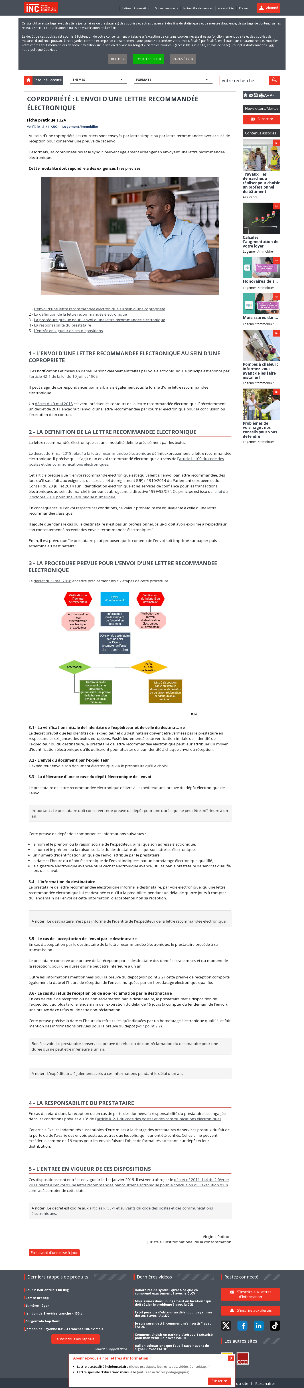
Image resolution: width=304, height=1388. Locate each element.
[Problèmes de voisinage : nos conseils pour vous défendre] (261, 404)
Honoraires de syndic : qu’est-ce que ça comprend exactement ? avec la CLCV (166, 1291)
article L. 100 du (193, 458)
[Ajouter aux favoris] (245, 95)
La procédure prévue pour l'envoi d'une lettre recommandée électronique (99, 319)
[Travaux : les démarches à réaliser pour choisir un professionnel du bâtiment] (261, 155)
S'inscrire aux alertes (254, 1310)
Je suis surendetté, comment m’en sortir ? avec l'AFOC (173, 1325)
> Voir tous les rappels (75, 1339)
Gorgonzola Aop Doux (42, 1321)
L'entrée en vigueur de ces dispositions (68, 330)
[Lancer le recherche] (274, 80)
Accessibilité (226, 8)
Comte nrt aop (37, 1298)
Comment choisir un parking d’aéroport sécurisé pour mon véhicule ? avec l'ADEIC (174, 1336)
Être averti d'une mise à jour (54, 1252)
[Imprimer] (261, 95)
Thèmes (78, 79)
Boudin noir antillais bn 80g (47, 1290)
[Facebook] (242, 1326)
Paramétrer (183, 59)
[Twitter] (226, 1326)
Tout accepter (148, 59)
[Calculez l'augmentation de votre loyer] (261, 218)
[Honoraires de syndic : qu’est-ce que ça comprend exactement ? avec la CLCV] (261, 267)
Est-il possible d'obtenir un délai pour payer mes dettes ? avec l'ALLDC (174, 1314)
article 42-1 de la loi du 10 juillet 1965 (64, 376)
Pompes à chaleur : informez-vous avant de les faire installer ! (260, 371)
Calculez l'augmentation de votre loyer (260, 242)
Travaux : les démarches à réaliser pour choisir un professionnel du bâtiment (261, 183)
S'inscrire (265, 118)
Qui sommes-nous (166, 8)
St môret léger (37, 1305)
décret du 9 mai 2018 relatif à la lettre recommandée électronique (92, 453)
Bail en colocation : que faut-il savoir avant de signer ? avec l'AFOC (172, 1347)
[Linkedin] (259, 1326)
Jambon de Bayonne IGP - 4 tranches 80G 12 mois (64, 1329)
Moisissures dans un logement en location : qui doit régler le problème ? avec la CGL (173, 1303)
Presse (243, 8)
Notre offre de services (198, 8)
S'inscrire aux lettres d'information (254, 1294)
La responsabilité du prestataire (62, 325)
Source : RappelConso (110, 1349)
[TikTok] (275, 1326)
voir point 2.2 (149, 1026)
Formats (143, 79)
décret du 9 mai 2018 (54, 403)
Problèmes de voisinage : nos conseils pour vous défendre (260, 430)
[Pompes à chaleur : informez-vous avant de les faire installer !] (261, 345)
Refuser (117, 59)
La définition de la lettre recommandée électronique (80, 314)
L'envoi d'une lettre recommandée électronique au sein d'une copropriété (99, 308)
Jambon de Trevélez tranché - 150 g (54, 1313)
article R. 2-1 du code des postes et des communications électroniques (159, 1118)
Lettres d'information (135, 8)
